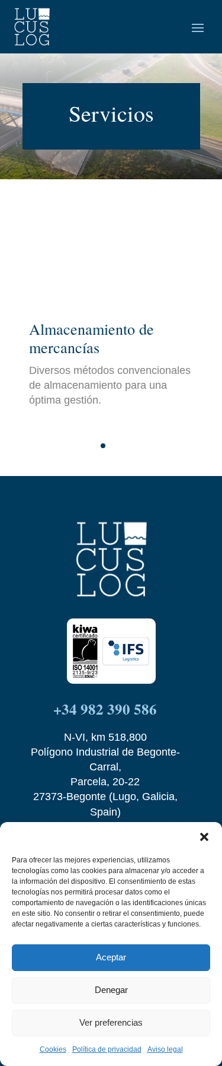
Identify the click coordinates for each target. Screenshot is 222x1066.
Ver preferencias (111, 1022)
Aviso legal (165, 1049)
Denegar (111, 990)
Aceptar (111, 957)
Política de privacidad (106, 1049)
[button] (204, 837)
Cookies (53, 1049)
